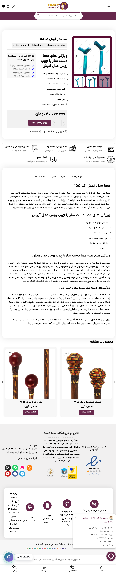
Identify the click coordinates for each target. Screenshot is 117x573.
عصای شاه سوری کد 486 (30, 402)
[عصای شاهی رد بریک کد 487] (87, 374)
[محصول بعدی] (105, 25)
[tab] (77, 177)
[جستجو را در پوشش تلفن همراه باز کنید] (58, 16)
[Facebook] (15, 474)
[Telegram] (22, 474)
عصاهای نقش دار (36, 45)
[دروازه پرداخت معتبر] (72, 472)
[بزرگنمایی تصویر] (104, 68)
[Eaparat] (22, 468)
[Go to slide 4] (84, 71)
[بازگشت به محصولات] (109, 25)
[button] (107, 56)
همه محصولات (53, 45)
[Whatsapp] (15, 468)
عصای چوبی (32, 207)
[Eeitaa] (29, 468)
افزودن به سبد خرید (40, 122)
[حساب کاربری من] (14, 6)
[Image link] (93, 465)
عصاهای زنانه (19, 45)
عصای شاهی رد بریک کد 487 (87, 402)
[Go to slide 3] (87, 71)
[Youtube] (8, 474)
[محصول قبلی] (113, 25)
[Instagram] (8, 468)
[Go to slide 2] (90, 71)
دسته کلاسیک (43, 281)
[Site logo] (57, 6)
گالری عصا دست (67, 320)
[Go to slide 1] (93, 71)
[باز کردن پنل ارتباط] (8, 557)
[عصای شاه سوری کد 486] (30, 374)
